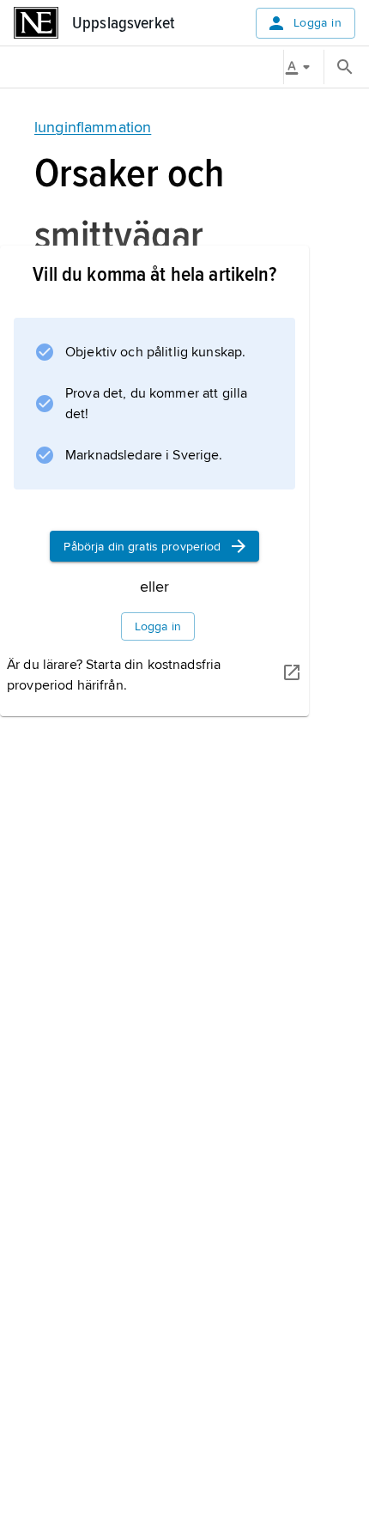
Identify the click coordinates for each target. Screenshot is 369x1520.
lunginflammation (92, 127)
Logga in (317, 22)
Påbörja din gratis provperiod (142, 546)
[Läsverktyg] (304, 67)
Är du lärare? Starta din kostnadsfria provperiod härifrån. (114, 675)
